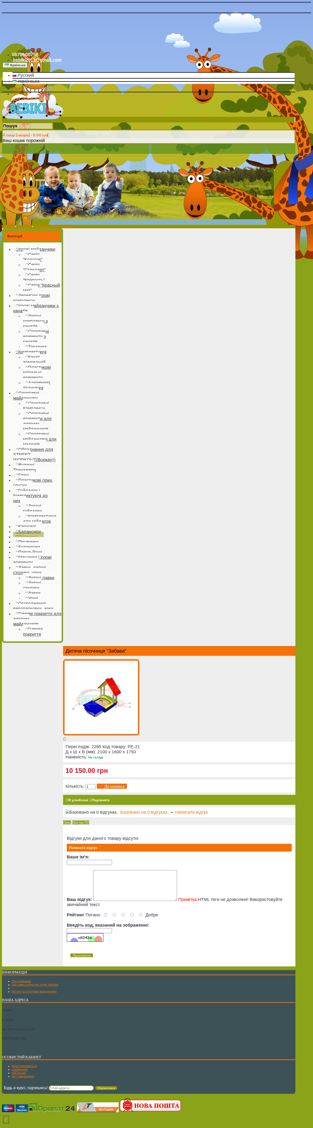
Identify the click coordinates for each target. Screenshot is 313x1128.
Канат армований (34, 360)
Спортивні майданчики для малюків (39, 439)
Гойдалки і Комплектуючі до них (30, 495)
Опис (67, 822)
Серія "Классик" (32, 257)
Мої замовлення (23, 1076)
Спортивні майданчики (26, 396)
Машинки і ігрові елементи (32, 560)
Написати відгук (191, 812)
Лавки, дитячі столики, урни (29, 570)
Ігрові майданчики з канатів (35, 308)
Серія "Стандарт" (34, 267)
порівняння (20, 1069)
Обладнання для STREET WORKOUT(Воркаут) (34, 454)
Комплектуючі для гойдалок (39, 519)
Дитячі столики (32, 585)
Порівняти (101, 800)
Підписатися (106, 1088)
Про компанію (21, 981)
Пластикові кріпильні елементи (37, 372)
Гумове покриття (33, 632)
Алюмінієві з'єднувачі (36, 385)
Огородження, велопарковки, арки (33, 606)
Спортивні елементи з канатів (36, 336)
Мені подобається (24, 1066)
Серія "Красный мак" (41, 288)
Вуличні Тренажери (24, 467)
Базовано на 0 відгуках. (144, 812)
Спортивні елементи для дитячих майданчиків (37, 421)
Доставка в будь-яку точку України (35, 984)
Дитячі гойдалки (32, 509)
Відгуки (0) (80, 822)
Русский (25, 75)
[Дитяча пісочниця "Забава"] (101, 734)
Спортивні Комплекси (36, 406)
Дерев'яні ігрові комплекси (31, 298)
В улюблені (78, 800)
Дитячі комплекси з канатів (35, 321)
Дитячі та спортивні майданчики (34, 991)
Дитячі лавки (41, 577)
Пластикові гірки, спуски (33, 483)
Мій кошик (19, 1073)
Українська (27, 81)
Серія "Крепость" (34, 278)
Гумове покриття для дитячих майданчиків (37, 618)
